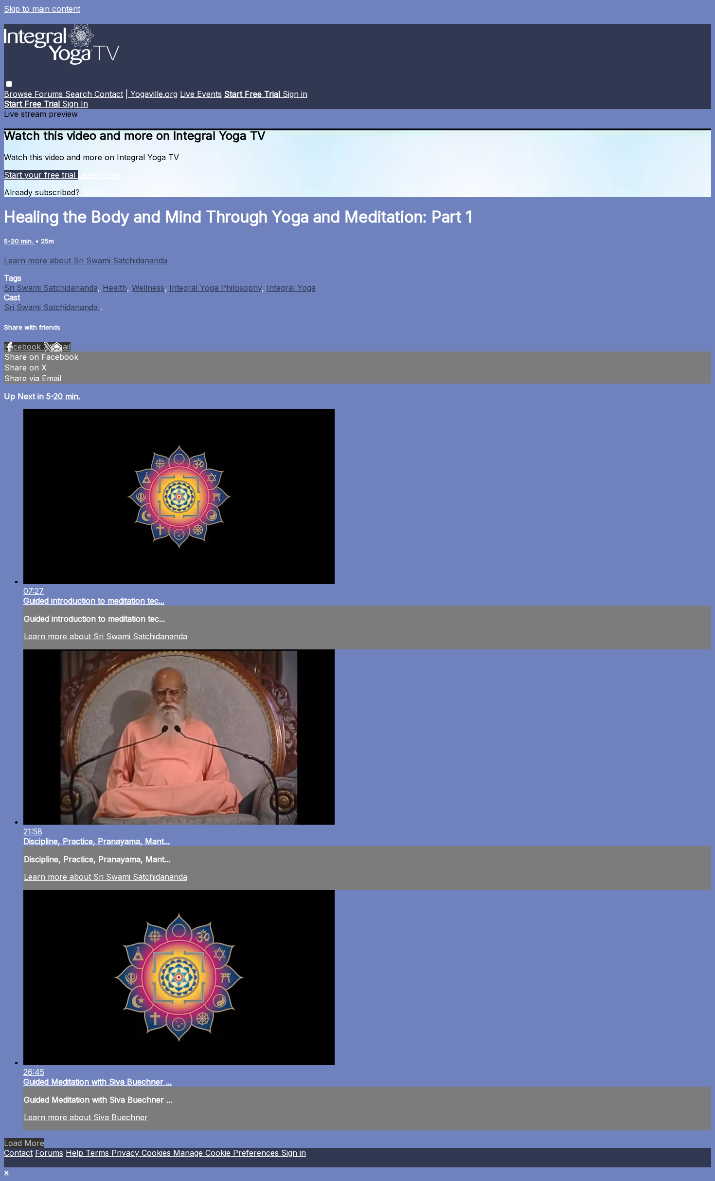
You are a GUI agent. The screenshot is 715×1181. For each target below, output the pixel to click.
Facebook (23, 346)
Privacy (126, 1153)
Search (79, 94)
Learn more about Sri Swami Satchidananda (85, 260)
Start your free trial (41, 175)
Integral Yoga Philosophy (215, 288)
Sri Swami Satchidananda (51, 288)
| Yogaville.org (151, 94)
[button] (9, 84)
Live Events (201, 94)
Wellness (148, 288)
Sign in (295, 94)
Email (61, 346)
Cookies (157, 1153)
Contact (108, 94)
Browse (19, 94)
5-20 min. (19, 241)
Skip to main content (42, 9)
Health (115, 288)
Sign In (75, 104)
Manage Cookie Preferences (227, 1153)
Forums (50, 94)
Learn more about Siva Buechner (86, 1117)
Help (76, 1153)
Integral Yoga (291, 288)
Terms (98, 1153)
